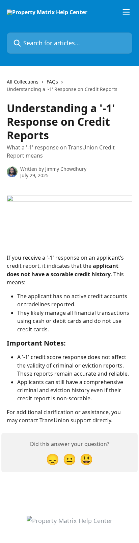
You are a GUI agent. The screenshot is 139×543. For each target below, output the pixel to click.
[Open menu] (126, 12)
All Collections (22, 81)
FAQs (52, 81)
